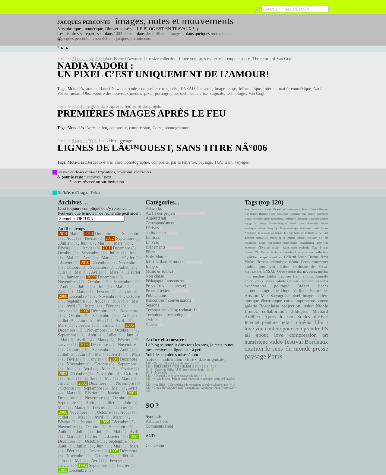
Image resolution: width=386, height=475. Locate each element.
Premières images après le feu (141, 113)
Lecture (324, 218)
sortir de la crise (193, 93)
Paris (274, 356)
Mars (118, 243)
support (311, 214)
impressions (305, 300)
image (308, 296)
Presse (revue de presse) (167, 286)
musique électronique (263, 300)
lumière (250, 266)
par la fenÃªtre (183, 162)
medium (249, 237)
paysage (205, 162)
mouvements (221, 33)
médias (258, 276)
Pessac (305, 209)
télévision (264, 247)
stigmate (217, 93)
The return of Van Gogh (272, 58)
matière (321, 295)
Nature (315, 290)
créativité (289, 252)
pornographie (166, 93)
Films (151, 252)
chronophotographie (132, 162)
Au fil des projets (161, 213)
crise (174, 88)
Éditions (153, 237)
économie (257, 209)
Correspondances (161, 223)
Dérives (153, 228)
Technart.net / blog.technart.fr (172, 310)
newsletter (103, 38)
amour (91, 88)
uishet (308, 305)
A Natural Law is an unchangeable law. (175, 375)
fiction (284, 267)
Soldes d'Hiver (312, 316)
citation (254, 348)
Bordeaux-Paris (99, 162)
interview (305, 228)
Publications (157, 295)
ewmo (272, 214)
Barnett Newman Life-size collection (145, 58)
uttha (262, 242)
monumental (277, 218)
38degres (299, 311)
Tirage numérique (289, 228)
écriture (276, 252)
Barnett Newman (319, 209)
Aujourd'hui (156, 218)
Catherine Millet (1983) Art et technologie (179, 369)
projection (290, 305)
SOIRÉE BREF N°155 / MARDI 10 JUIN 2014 (180, 366)
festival (294, 342)
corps (163, 88)
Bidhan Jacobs (312, 286)
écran (324, 257)
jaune (301, 223)
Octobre (64, 253)
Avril (87, 257)
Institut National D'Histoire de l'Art (306, 233)
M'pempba (161, 372)
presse (320, 348)
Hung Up (272, 228)
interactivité (283, 214)
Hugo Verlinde (294, 290)
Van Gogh (256, 93)
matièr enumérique (295, 88)
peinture (269, 322)
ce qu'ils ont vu (270, 257)
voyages (126, 141)
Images (152, 266)
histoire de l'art (318, 237)
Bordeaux (316, 341)
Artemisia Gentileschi (308, 218)
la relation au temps (270, 233)
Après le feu (119, 106)
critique (262, 228)
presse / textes (210, 58)
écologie (304, 247)
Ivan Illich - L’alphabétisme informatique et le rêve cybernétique (190, 384)
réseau (285, 247)
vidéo (276, 342)
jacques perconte (75, 38)
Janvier (88, 248)
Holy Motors (157, 257)
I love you (187, 58)
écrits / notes (157, 232)
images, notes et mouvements (174, 20)
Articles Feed (157, 421)
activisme (322, 242)
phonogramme (177, 128)
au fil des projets (146, 106)
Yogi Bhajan (320, 247)
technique (250, 242)
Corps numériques (314, 262)
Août (70, 238)
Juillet (65, 243)
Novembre (127, 262)
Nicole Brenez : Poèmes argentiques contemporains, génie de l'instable (194, 378)
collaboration (274, 311)
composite (148, 88)
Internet (270, 88)
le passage (260, 223)
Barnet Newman (113, 88)
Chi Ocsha (262, 252)
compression (139, 128)
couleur (273, 329)
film (319, 322)
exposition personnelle (282, 242)
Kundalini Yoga (298, 214)
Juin (84, 243)
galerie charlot (296, 237)
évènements (156, 247)
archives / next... (101, 177)
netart (76, 93)
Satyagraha (280, 296)
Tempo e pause (237, 58)
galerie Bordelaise (262, 305)
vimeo (323, 300)
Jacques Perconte (253, 218)
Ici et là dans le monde (165, 261)
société (307, 281)
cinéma (304, 322)
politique (281, 286)
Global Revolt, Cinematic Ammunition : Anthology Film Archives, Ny (194, 387)
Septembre (131, 233)
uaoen (267, 218)
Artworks (154, 208)
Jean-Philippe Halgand (256, 214)
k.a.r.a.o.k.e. (253, 271)
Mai (72, 233)
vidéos (111, 141)
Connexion (155, 445)
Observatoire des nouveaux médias (112, 93)
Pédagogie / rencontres (165, 281)
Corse (157, 128)
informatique (250, 88)
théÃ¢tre (251, 257)
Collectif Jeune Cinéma (301, 257)
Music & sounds (160, 271)
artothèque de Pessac (310, 267)
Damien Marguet (272, 209)
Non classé (155, 276)
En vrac (153, 242)
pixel (148, 93)
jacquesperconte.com (133, 38)
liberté (293, 223)
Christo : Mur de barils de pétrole (172, 363)
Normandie (312, 223)
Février (91, 238)
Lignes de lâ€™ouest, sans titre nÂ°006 (162, 147)
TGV (218, 162)
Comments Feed (159, 426)
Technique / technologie (167, 315)
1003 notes (123, 33)
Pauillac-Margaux (278, 223)
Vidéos (152, 324)
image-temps (225, 88)
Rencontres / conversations (169, 300)
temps (247, 209)
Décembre (103, 233)
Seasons (153, 305)
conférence (290, 218)
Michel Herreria (256, 262)
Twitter (95, 193)
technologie (236, 93)
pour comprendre (301, 329)
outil (316, 228)
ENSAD (188, 88)
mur (248, 276)
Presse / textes (158, 290)
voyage (248, 223)
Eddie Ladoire (279, 276)
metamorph (322, 214)
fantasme (204, 88)
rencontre (250, 247)
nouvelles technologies (270, 237)
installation (307, 242)
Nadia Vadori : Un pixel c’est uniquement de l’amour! (163, 69)
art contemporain (291, 209)
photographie (288, 281)
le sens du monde (288, 348)
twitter (248, 252)
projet (275, 247)
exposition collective (313, 252)
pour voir (267, 267)
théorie (294, 262)
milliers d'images (166, 33)
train (229, 162)
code (133, 88)
